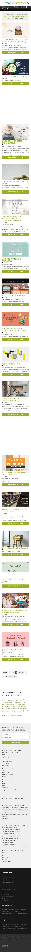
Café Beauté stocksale (13, 579)
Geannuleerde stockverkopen (9, 789)
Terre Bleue (8, 809)
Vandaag (4, 801)
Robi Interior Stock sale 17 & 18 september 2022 (15, 400)
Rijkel (3, 710)
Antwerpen (5, 852)
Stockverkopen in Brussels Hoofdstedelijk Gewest (14, 846)
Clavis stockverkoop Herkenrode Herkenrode (14, 330)
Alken (12, 699)
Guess (26, 807)
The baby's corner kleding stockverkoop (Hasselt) (15, 41)
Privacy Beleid (5, 894)
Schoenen (4, 767)
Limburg (4, 911)
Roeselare (5, 855)
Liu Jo (11, 807)
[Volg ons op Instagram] (5, 946)
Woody (25, 809)
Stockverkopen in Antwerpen (9, 827)
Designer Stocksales (7, 774)
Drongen (4, 859)
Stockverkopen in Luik (7, 842)
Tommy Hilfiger (5, 807)
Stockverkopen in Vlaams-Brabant (10, 835)
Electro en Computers (7, 780)
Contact (3, 891)
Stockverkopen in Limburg (8, 833)
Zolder (18, 702)
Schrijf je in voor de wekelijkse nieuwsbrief (15, 16)
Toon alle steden (6, 861)
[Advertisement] (15, 106)
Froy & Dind (5, 816)
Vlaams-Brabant (10, 911)
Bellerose (23, 811)
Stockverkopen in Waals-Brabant (10, 836)
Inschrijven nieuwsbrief (7, 882)
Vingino (18, 814)
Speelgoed (5, 781)
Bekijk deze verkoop (15, 52)
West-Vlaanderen (21, 909)
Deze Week (10, 801)
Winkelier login (5, 900)
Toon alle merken (6, 818)
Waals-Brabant (18, 911)
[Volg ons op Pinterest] (8, 946)
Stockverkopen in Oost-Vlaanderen (11, 829)
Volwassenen (6, 756)
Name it (7, 812)
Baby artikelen (6, 765)
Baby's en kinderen (8, 758)
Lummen (20, 710)
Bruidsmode (6, 763)
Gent (3, 854)
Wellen (14, 700)
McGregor (20, 812)
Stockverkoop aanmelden (8, 877)
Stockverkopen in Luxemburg (9, 844)
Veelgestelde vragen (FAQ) (8, 889)
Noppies (20, 809)
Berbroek (24, 706)
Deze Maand (18, 801)
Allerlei (4, 770)
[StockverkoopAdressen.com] (15, 3)
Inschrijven (15, 742)
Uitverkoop (5, 787)
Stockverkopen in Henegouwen (10, 838)
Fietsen (4, 785)
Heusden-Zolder (24, 700)
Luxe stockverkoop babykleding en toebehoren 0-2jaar (11, 218)
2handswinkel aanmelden (8, 880)
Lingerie (5, 759)
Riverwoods (14, 809)
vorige (5, 672)
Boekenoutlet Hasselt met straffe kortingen (15, 611)
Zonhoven (20, 699)
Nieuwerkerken (5, 711)
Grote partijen (5, 772)
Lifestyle (4, 776)
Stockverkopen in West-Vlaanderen (11, 831)
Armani (23, 814)
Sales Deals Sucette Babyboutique (12, 142)
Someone (16, 807)
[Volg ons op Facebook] (3, 946)
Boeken (4, 783)
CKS (3, 809)
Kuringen (4, 699)
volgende (12, 676)
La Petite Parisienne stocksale (11, 260)
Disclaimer (4, 898)
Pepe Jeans (13, 814)
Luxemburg (19, 913)
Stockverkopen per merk (13, 805)
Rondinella (13, 811)
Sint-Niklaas (5, 857)
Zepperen (19, 708)
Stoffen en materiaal (8, 761)
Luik (14, 913)
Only (7, 814)
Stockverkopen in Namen (8, 840)
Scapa (18, 811)
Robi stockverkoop (11, 364)
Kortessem (9, 702)
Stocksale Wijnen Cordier (15, 77)
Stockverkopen (15, 826)
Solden (4, 790)
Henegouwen (5, 913)
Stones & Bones (6, 811)
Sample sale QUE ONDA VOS (15, 548)
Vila (27, 814)
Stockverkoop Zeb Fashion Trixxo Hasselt (15, 473)
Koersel (11, 710)
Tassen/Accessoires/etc (8, 769)
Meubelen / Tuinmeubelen (8, 778)
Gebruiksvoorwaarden (7, 896)
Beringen (16, 711)
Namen (11, 913)
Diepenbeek (5, 700)
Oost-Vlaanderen (12, 909)
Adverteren (4, 892)
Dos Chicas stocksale (13, 649)
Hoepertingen (8, 708)
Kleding (4, 754)
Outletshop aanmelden (7, 879)
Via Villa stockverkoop (13, 296)
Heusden (4, 704)
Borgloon (14, 706)
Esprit (3, 812)
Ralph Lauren (13, 812)
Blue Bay (22, 807)
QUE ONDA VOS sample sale (15, 182)
